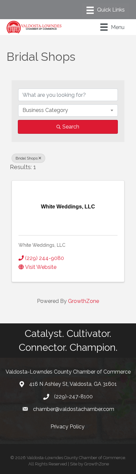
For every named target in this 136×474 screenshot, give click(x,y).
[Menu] (105, 10)
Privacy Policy (68, 426)
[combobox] (68, 110)
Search (70, 127)
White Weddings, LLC (41, 245)
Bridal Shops (27, 158)
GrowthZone (83, 301)
